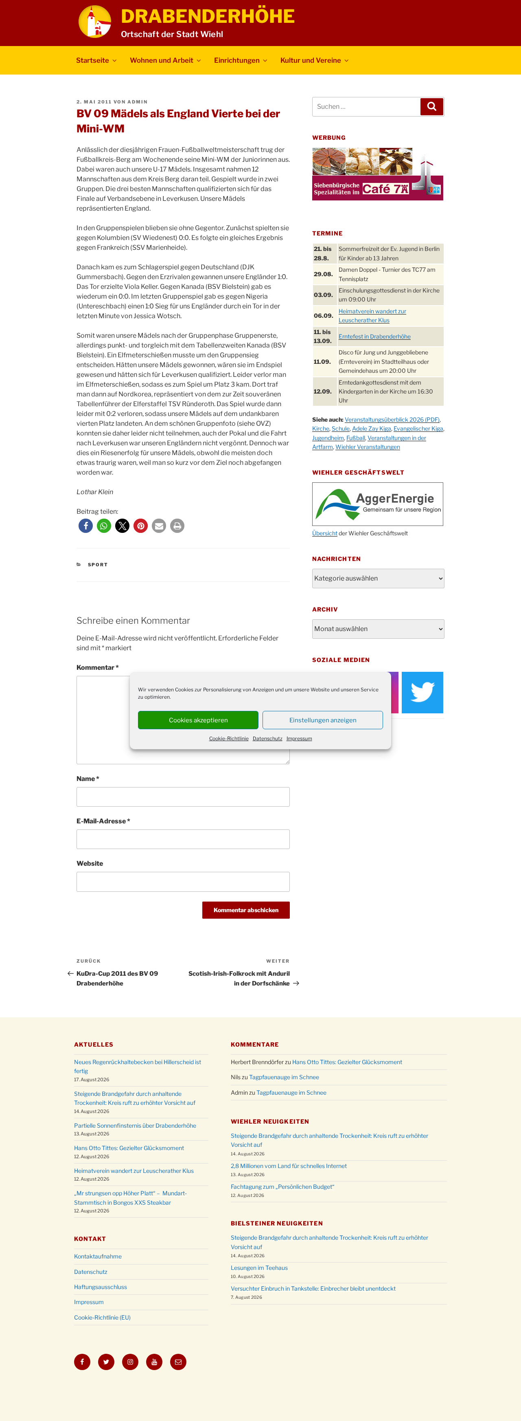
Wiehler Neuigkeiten (270, 1121)
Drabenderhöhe (208, 16)
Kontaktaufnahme (98, 1256)
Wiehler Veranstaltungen (367, 446)
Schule (341, 428)
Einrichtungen (237, 60)
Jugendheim (328, 437)
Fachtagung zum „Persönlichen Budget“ (283, 1186)
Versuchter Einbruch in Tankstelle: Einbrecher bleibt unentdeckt (313, 1288)
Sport (98, 565)
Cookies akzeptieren (198, 720)
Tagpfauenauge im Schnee (284, 1076)
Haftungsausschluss (100, 1286)
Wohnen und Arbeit (161, 60)
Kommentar (98, 667)
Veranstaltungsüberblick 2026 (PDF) (392, 419)
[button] (86, 526)
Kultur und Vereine (310, 60)
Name (88, 779)
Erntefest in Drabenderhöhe (375, 336)
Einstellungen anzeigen (323, 720)
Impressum (299, 738)
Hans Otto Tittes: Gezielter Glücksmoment (129, 1147)
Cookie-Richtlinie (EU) (102, 1317)
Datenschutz (267, 738)
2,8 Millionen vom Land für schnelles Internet (289, 1165)
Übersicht (324, 533)
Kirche (320, 428)
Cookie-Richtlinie (229, 738)
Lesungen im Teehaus (259, 1267)
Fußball (355, 437)
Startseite (92, 60)
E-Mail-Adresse (103, 821)
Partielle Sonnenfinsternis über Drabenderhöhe (135, 1125)
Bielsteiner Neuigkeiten (277, 1223)
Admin (137, 102)
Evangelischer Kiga (418, 428)
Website (90, 863)
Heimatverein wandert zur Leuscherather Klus (134, 1170)
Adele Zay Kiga (371, 428)
